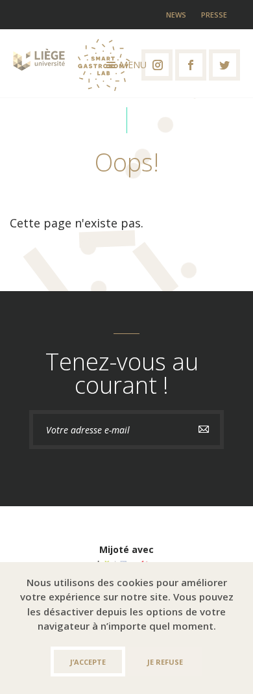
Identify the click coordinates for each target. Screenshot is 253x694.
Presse (214, 14)
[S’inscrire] (203, 429)
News (176, 14)
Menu (133, 64)
